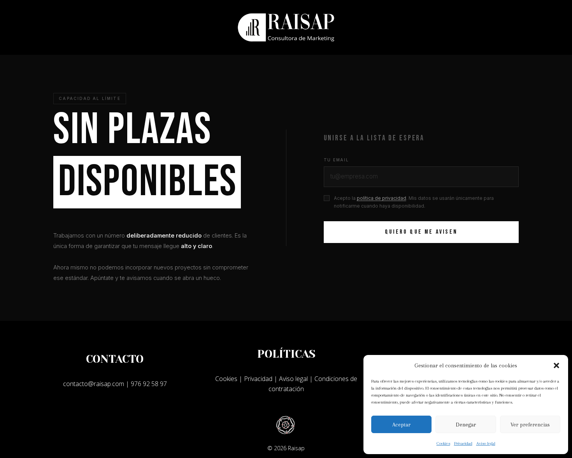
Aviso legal (485, 443)
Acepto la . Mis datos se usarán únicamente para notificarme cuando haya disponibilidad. (414, 202)
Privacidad (463, 443)
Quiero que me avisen (421, 232)
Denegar (466, 424)
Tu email (336, 159)
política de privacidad (381, 198)
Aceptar (401, 424)
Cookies (443, 443)
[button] (556, 365)
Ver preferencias (530, 424)
